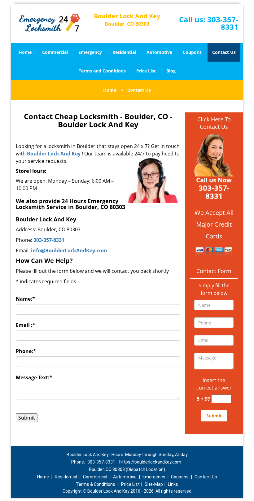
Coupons (192, 52)
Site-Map (154, 484)
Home (25, 52)
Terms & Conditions (95, 484)
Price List (146, 71)
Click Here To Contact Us (214, 122)
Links (173, 484)
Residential (124, 52)
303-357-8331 (222, 23)
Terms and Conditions (102, 71)
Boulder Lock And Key (54, 153)
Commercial (55, 52)
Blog (171, 71)
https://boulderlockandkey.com (150, 462)
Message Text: (34, 377)
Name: (25, 298)
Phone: (26, 351)
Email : (25, 325)
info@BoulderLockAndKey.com (69, 250)
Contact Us (224, 52)
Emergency (90, 52)
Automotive (159, 52)
